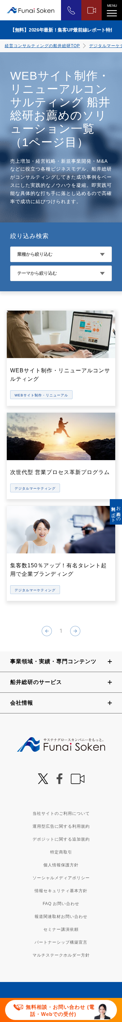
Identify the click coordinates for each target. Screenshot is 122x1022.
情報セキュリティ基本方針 (61, 890)
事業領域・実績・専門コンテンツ (53, 661)
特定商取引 (61, 852)
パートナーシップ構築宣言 (61, 942)
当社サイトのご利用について (61, 813)
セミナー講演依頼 (61, 929)
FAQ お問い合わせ (61, 903)
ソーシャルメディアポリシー (61, 878)
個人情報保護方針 (61, 865)
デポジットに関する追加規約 (61, 839)
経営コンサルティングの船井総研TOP (42, 45)
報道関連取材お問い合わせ (61, 916)
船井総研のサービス (36, 682)
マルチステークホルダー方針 (61, 955)
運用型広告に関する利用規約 (61, 826)
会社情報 (21, 703)
